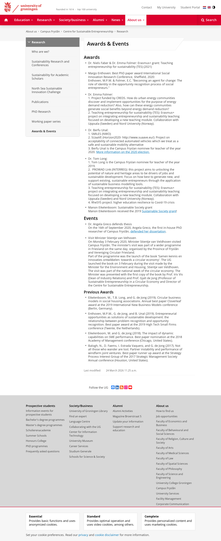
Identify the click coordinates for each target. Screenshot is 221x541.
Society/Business (81, 406)
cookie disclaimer (107, 535)
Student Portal (190, 7)
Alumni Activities (123, 411)
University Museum (81, 441)
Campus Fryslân (50, 31)
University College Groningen (174, 483)
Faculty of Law (164, 458)
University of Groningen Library (88, 411)
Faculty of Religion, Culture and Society (175, 440)
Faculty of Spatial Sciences (172, 463)
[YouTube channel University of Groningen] (130, 387)
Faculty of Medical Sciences (172, 453)
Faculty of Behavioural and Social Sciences (172, 432)
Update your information (128, 421)
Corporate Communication (172, 504)
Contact (147, 7)
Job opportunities (166, 416)
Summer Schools (36, 435)
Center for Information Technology (83, 433)
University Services (167, 493)
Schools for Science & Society (87, 456)
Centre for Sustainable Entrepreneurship (88, 31)
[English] (209, 7)
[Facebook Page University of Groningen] (113, 387)
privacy (83, 535)
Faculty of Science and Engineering (169, 476)
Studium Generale (80, 451)
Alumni (118, 406)
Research (122, 31)
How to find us (165, 411)
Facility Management (168, 498)
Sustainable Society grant (159, 211)
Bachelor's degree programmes (45, 420)
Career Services (78, 446)
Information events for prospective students (39, 412)
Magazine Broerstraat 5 (127, 416)
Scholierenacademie (38, 430)
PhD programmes (37, 446)
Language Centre (79, 421)
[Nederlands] (204, 7)
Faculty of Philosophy (169, 469)
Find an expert (78, 416)
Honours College (36, 441)
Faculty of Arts (164, 448)
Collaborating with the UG (85, 427)
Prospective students (40, 406)
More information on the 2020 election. (123, 152)
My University (166, 7)
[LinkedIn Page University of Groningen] (117, 387)
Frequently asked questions (43, 451)
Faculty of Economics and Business (171, 423)
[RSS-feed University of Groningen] (121, 387)
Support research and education (126, 428)
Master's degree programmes (44, 425)
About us (31, 31)
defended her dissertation (148, 231)
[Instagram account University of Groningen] (126, 387)
